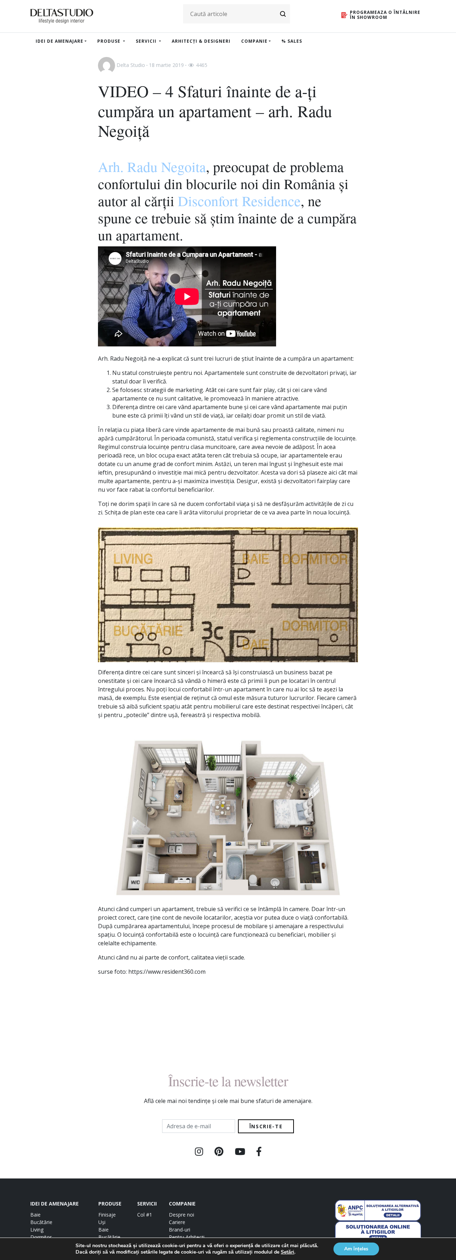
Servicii (147, 41)
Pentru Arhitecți (186, 1237)
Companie (254, 41)
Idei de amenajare (59, 41)
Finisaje (107, 1214)
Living (36, 1229)
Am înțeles (356, 1248)
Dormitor (41, 1237)
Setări (287, 1252)
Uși (101, 1222)
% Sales (291, 41)
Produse (109, 41)
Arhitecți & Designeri (201, 41)
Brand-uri (179, 1229)
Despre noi (181, 1214)
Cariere (177, 1222)
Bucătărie (41, 1222)
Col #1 (144, 1214)
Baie (35, 1214)
